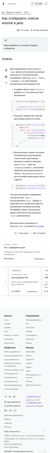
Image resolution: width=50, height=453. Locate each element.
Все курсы (12, 4)
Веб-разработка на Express (33, 376)
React (28, 371)
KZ (15, 411)
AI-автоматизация (11, 389)
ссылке (40, 226)
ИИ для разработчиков (13, 385)
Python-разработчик (12, 352)
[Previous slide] (5, 281)
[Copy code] (43, 101)
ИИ (27, 324)
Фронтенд (30, 339)
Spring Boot (30, 352)
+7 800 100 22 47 (33, 397)
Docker (28, 356)
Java (26, 12)
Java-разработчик (11, 359)
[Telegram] (5, 397)
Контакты (8, 427)
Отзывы (7, 324)
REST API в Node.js (33, 385)
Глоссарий (8, 339)
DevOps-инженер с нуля (14, 370)
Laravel (29, 363)
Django (28, 367)
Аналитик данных (11, 381)
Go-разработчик (10, 377)
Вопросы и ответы (14, 12)
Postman (29, 381)
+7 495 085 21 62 (33, 403)
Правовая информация (13, 415)
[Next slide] (44, 281)
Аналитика (30, 328)
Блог (6, 331)
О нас (6, 320)
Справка (7, 328)
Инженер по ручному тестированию (12, 364)
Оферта (7, 419)
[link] (25, 44)
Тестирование (31, 335)
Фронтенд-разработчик (13, 356)
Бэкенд (29, 343)
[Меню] (46, 4)
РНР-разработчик (11, 374)
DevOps (29, 331)
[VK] (14, 397)
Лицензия (8, 423)
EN (10, 411)
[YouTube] (10, 397)
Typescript (30, 359)
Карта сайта (9, 343)
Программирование (34, 320)
